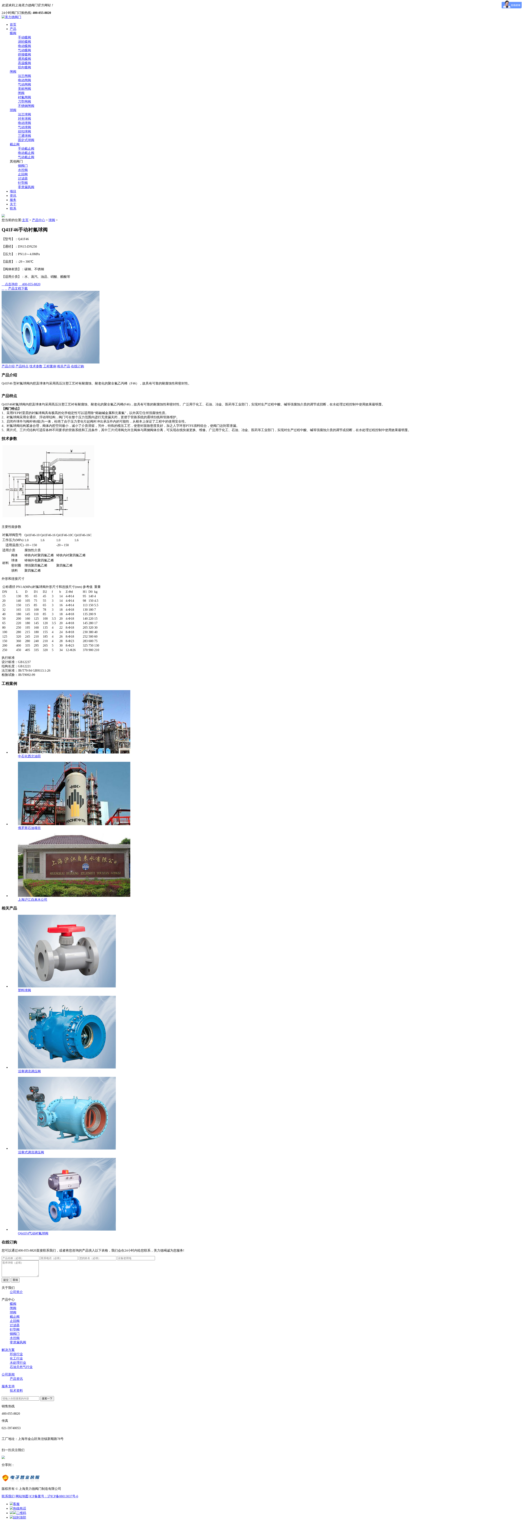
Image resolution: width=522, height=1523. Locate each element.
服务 (13, 200)
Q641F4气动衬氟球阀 (33, 1233)
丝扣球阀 (24, 131)
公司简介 (16, 1292)
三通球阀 (24, 135)
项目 (13, 191)
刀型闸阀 (24, 101)
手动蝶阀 (24, 37)
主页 (25, 220)
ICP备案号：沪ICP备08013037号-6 (53, 1496)
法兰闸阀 (24, 76)
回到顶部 (19, 1517)
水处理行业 (18, 1362)
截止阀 (15, 144)
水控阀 (23, 170)
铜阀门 (23, 165)
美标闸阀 (24, 88)
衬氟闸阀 (24, 97)
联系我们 (8, 1496)
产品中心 (38, 220)
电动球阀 (24, 123)
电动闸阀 (24, 80)
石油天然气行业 (21, 1367)
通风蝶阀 (24, 58)
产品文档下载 (18, 288)
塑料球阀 (24, 990)
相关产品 (63, 366)
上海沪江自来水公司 (32, 899)
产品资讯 (16, 1378)
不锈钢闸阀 (26, 106)
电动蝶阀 (24, 46)
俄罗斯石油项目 (29, 828)
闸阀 (13, 71)
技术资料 (16, 1390)
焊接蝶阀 (24, 54)
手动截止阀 (26, 148)
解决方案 (8, 1350)
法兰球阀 (24, 114)
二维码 (21, 1513)
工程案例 (49, 366)
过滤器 (23, 178)
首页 (13, 24)
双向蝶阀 (24, 67)
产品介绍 (8, 366)
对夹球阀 (24, 118)
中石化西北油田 (29, 756)
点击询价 (10, 284)
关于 (13, 204)
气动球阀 (24, 127)
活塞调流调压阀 (29, 1071)
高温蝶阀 (24, 63)
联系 (13, 208)
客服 (16, 1504)
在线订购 (77, 366)
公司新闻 (8, 1374)
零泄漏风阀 (26, 187)
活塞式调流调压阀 (31, 1152)
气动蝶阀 (24, 50)
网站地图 (22, 1496)
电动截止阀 (26, 153)
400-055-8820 (29, 284)
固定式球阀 (26, 140)
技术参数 (35, 366)
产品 (13, 29)
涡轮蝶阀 (24, 41)
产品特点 (22, 366)
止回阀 (23, 174)
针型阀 (23, 182)
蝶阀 (13, 33)
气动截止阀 (26, 157)
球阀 (13, 110)
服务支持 (8, 1386)
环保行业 (16, 1354)
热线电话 (19, 1508)
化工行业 (16, 1358)
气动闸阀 (24, 84)
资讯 (13, 195)
